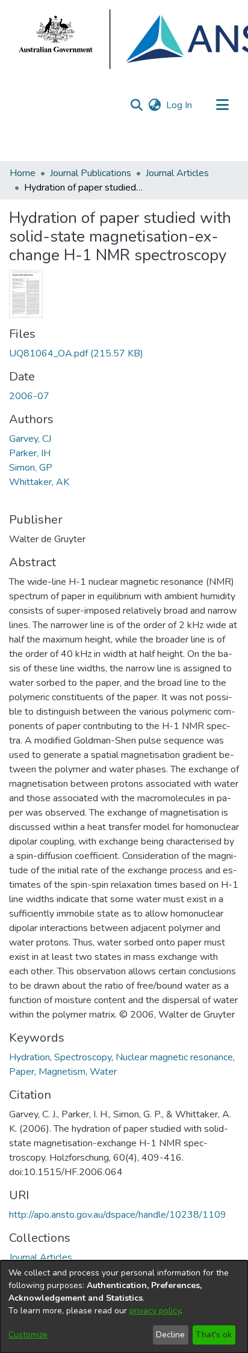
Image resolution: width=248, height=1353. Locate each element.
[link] (76, 353)
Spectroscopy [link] (82, 1057)
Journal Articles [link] (177, 173)
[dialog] (124, 1306)
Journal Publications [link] (90, 173)
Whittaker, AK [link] (39, 482)
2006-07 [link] (29, 396)
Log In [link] (179, 105)
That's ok (214, 1334)
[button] (136, 105)
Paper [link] (21, 1071)
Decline (170, 1334)
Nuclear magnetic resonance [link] (174, 1057)
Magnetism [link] (62, 1071)
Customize (28, 1334)
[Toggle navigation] (222, 105)
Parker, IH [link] (30, 453)
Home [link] (23, 173)
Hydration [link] (29, 1057)
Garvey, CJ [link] (30, 438)
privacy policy (155, 1310)
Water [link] (103, 1071)
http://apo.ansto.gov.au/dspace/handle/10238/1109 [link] (117, 1214)
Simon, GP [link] (30, 467)
